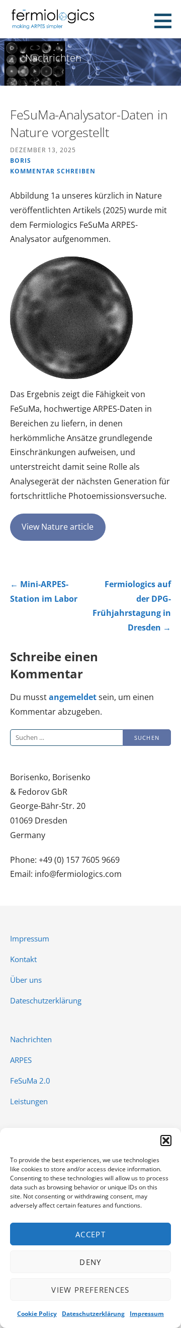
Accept (90, 1234)
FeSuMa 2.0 (30, 1081)
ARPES (21, 1060)
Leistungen (29, 1101)
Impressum (147, 1313)
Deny (90, 1262)
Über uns (26, 980)
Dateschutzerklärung (93, 1313)
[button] (166, 1140)
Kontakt (23, 959)
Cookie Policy (37, 1313)
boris (20, 160)
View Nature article (58, 526)
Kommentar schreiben (53, 171)
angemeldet (73, 697)
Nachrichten (31, 1039)
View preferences (90, 1290)
